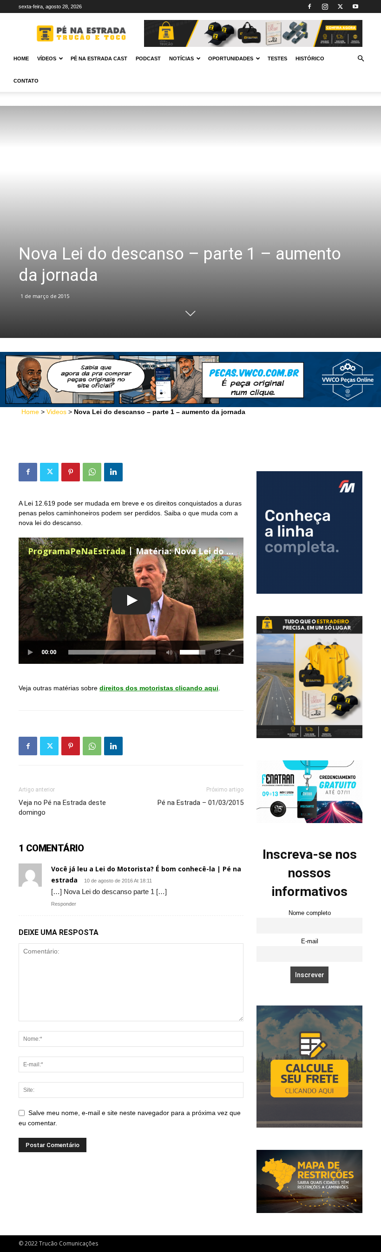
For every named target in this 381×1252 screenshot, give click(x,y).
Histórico (310, 58)
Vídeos (46, 58)
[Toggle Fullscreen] (232, 652)
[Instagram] (325, 6)
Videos (56, 411)
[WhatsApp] (92, 472)
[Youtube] (355, 6)
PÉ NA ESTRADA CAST (99, 58)
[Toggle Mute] (168, 652)
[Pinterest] (70, 472)
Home (21, 58)
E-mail (309, 941)
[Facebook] (309, 6)
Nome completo (310, 913)
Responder (63, 904)
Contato (26, 81)
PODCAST (148, 58)
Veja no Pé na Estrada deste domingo (62, 807)
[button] (360, 58)
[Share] (218, 652)
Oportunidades (230, 58)
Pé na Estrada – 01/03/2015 (200, 802)
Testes (277, 58)
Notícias (181, 58)
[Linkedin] (113, 472)
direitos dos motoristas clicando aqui (158, 688)
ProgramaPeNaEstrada (76, 551)
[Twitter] (340, 6)
